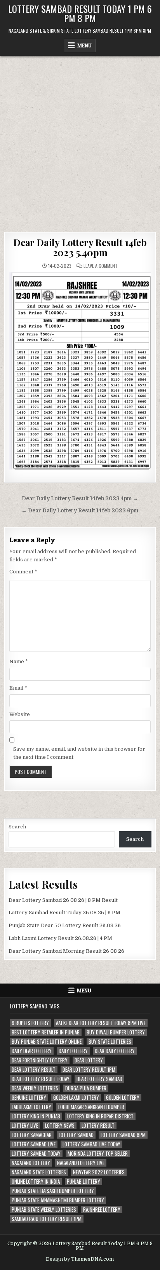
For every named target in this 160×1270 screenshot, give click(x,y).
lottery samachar (32, 1135)
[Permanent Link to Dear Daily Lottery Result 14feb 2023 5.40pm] (79, 371)
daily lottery (73, 1051)
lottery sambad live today (91, 1144)
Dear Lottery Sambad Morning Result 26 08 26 (66, 951)
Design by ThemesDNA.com (80, 1259)
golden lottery (122, 1097)
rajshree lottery (101, 1209)
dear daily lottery (115, 1051)
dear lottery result (34, 1069)
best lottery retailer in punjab (46, 1032)
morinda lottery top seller (98, 1153)
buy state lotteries (110, 1041)
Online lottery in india (36, 1181)
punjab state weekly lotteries (44, 1209)
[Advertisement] (80, 140)
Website (19, 714)
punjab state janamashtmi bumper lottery (58, 1200)
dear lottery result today (41, 1079)
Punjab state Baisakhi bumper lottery (53, 1191)
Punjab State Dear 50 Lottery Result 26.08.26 (65, 925)
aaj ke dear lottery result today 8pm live (101, 1023)
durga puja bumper (85, 1088)
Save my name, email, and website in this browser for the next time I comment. (79, 753)
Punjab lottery (83, 1181)
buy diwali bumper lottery (116, 1032)
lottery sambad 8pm (123, 1135)
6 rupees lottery (30, 1023)
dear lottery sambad (99, 1079)
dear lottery (89, 1060)
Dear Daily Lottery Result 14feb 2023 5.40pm (80, 247)
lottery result (98, 1125)
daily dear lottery (32, 1051)
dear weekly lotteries (35, 1088)
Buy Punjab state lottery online (47, 1041)
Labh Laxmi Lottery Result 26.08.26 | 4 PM (60, 938)
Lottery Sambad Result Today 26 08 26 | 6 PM (64, 912)
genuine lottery (29, 1097)
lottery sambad (76, 1135)
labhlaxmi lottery (31, 1107)
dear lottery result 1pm (89, 1069)
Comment (23, 572)
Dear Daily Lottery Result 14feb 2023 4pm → (80, 498)
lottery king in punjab (36, 1116)
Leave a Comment (100, 266)
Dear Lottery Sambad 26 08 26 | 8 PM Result (63, 900)
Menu (84, 45)
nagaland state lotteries (39, 1172)
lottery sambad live (34, 1144)
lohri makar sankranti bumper (91, 1107)
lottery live (25, 1125)
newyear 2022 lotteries (99, 1172)
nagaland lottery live (80, 1163)
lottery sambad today (36, 1153)
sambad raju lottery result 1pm (47, 1219)
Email (18, 688)
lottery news (60, 1125)
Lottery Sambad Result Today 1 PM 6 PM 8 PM (80, 13)
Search (17, 827)
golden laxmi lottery (76, 1097)
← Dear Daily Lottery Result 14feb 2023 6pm (79, 511)
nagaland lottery (31, 1163)
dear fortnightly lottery (40, 1060)
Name (18, 661)
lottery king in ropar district (100, 1116)
